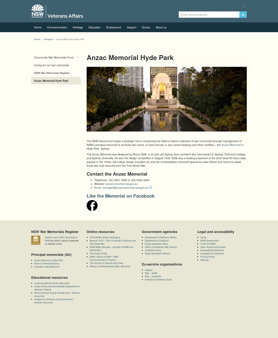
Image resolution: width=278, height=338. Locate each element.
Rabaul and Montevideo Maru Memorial (110, 266)
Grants (146, 27)
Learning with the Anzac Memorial (51, 283)
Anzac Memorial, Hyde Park (48, 260)
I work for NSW (207, 243)
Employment (113, 27)
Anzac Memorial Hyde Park (51, 81)
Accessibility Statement (212, 250)
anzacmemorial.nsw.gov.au (121, 184)
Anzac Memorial (231, 145)
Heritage (78, 27)
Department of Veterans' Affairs (160, 237)
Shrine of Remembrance (46, 263)
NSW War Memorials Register (52, 73)
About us (161, 27)
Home (37, 27)
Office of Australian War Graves (161, 246)
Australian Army (153, 250)
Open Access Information (213, 246)
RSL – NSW (151, 273)
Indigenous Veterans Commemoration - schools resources (54, 301)
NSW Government (209, 240)
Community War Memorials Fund (53, 57)
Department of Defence (157, 240)
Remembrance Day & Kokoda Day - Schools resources (57, 294)
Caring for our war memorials (51, 65)
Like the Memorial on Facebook (121, 195)
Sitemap (204, 259)
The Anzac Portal (98, 253)
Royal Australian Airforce (157, 253)
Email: (98, 187)
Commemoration (57, 27)
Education (95, 27)
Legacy (148, 269)
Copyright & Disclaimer (212, 253)
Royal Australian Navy (156, 243)
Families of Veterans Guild (158, 279)
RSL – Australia (153, 276)
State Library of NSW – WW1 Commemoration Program (104, 258)
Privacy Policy (207, 256)
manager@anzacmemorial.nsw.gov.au (125, 187)
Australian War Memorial (47, 266)
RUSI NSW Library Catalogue (105, 237)
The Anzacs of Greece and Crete (106, 263)
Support (131, 27)
